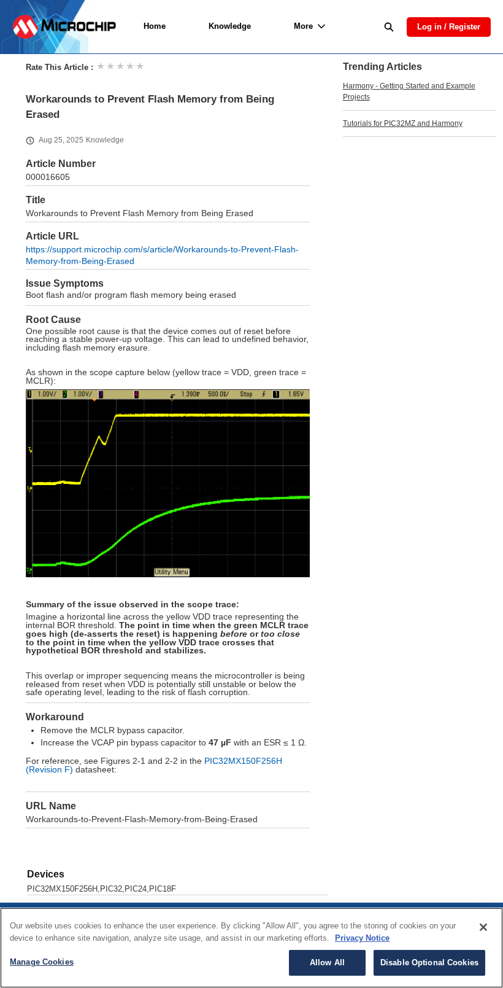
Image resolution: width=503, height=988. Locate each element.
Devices (45, 874)
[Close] (483, 927)
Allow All (327, 962)
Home (155, 26)
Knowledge (230, 26)
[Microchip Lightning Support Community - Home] (64, 27)
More (303, 26)
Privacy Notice (362, 938)
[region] (251, 948)
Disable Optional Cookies (429, 962)
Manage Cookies (42, 962)
